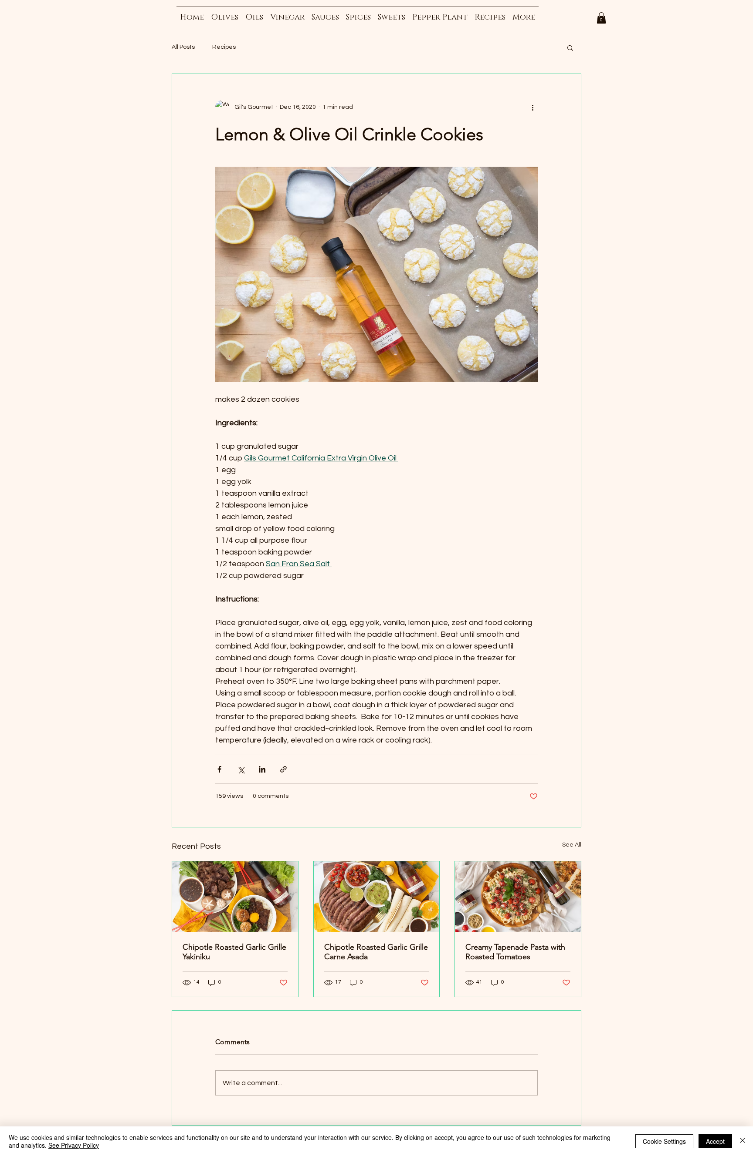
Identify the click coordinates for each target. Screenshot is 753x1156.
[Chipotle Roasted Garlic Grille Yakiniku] (235, 896)
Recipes (224, 47)
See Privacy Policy (73, 1145)
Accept (715, 1141)
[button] (601, 18)
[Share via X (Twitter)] (241, 769)
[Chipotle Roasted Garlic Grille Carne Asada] (377, 896)
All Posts (183, 47)
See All (571, 845)
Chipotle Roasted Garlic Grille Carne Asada (376, 951)
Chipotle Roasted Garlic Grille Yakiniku (234, 951)
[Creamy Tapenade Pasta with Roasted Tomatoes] (518, 896)
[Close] (742, 1141)
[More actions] (532, 107)
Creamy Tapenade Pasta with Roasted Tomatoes (515, 951)
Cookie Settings (664, 1141)
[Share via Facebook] (219, 769)
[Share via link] (283, 769)
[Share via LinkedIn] (262, 769)
